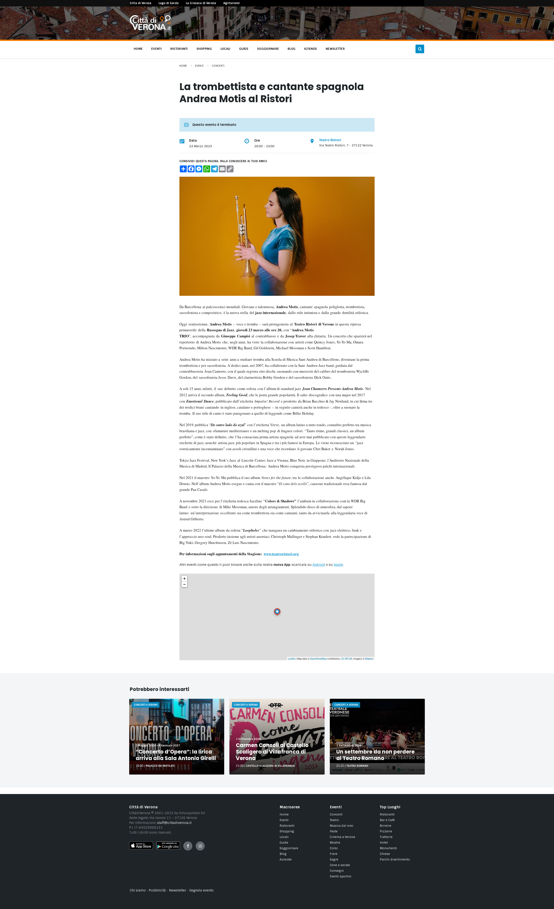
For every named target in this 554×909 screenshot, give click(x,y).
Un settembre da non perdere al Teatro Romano (375, 755)
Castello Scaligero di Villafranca (270, 766)
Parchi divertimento (395, 859)
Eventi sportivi (340, 876)
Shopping (287, 831)
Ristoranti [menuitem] (179, 49)
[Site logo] (150, 29)
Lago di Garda (169, 3)
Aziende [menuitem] (310, 49)
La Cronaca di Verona (201, 3)
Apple (338, 565)
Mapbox (369, 658)
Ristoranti (287, 826)
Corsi (334, 848)
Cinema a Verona (342, 837)
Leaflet (291, 658)
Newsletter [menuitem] (335, 49)
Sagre (334, 859)
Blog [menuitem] (291, 49)
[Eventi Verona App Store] (141, 848)
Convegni (337, 871)
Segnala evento (201, 890)
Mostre (335, 842)
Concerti (218, 66)
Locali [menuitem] (225, 49)
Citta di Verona (140, 3)
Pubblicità (157, 890)
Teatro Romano (357, 766)
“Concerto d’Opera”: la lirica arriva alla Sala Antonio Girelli (176, 755)
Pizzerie (386, 831)
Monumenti (388, 848)
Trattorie (386, 837)
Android (318, 565)
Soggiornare (289, 848)
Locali (284, 837)
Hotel (384, 842)
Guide (284, 842)
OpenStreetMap (318, 658)
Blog (283, 854)
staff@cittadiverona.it (174, 823)
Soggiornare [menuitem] (268, 49)
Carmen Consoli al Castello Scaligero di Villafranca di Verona (272, 752)
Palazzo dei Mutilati (160, 766)
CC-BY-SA (346, 658)
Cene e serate (340, 865)
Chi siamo (138, 890)
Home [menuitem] (138, 49)
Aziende (286, 859)
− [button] (184, 584)
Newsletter (177, 890)
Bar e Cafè (387, 820)
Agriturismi (231, 3)
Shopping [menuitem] (204, 49)
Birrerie (385, 826)
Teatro (334, 820)
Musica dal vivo (341, 826)
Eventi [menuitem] (156, 49)
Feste (334, 831)
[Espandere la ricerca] (420, 49)
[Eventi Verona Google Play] (168, 848)
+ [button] (184, 578)
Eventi (199, 66)
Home (183, 66)
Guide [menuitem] (243, 49)
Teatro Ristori (330, 140)
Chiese (385, 854)
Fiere (333, 854)
